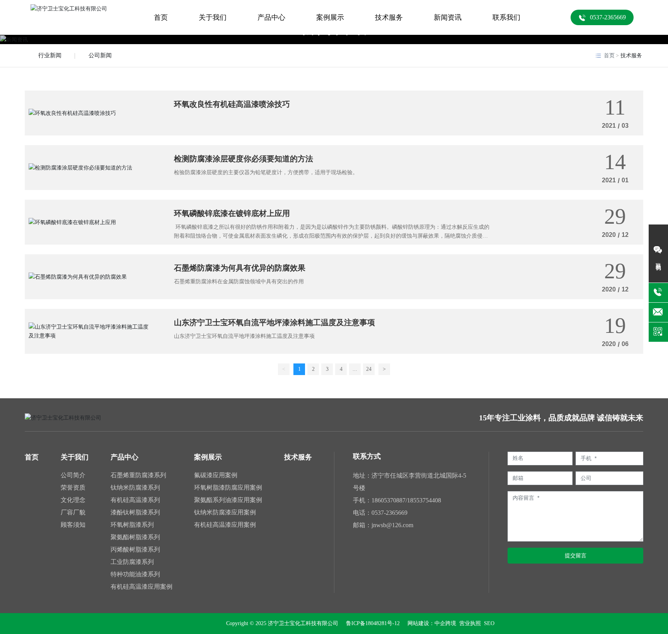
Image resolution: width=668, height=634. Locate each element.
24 (368, 369)
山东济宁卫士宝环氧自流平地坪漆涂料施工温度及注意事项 (274, 322)
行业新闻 (49, 55)
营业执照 (469, 623)
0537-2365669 (389, 512)
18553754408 (424, 500)
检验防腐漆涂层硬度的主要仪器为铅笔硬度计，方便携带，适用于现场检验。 (266, 172)
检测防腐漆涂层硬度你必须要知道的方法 (243, 158)
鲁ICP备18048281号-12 (373, 623)
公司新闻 (100, 55)
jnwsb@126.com (392, 525)
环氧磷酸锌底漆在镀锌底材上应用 (232, 213)
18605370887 (388, 500)
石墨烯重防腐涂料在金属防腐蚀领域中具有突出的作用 (239, 281)
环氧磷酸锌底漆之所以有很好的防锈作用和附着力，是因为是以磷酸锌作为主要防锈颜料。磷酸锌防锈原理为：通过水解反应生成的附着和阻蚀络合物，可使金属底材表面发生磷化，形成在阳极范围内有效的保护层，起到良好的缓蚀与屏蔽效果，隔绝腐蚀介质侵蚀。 (331, 235)
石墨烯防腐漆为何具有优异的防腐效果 (239, 268)
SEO (489, 623)
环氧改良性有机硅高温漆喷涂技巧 (232, 104)
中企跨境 (445, 623)
